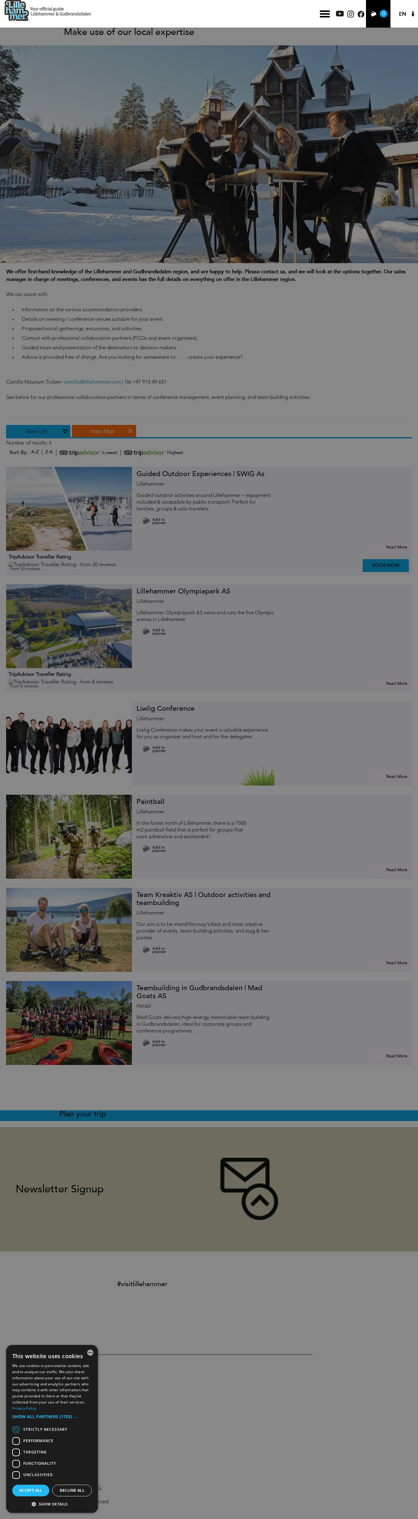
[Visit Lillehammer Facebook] (360, 16)
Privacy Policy (24, 1408)
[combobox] (90, 1353)
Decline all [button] (72, 1490)
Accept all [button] (30, 1490)
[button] (52, 1417)
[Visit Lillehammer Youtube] (340, 15)
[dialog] (52, 1429)
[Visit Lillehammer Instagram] (350, 16)
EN (402, 14)
